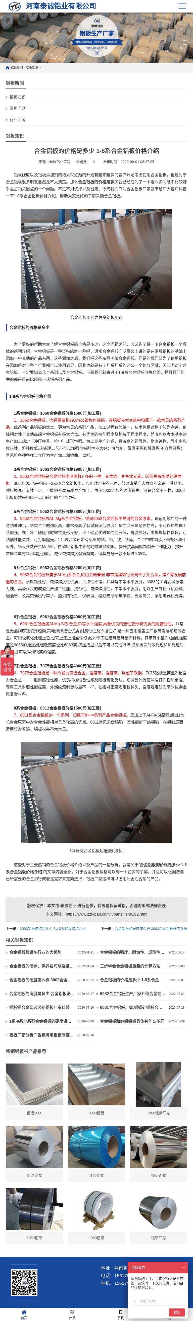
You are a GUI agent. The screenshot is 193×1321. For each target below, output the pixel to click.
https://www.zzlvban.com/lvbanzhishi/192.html (106, 914)
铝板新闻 (17, 67)
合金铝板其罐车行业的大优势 (35, 952)
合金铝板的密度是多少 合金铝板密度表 (42, 994)
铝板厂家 (94, 879)
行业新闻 (18, 120)
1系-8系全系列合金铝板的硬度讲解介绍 (42, 1021)
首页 (24, 1318)
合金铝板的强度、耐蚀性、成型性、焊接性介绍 (133, 952)
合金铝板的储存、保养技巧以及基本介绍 (42, 966)
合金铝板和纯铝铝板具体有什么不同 (132, 1021)
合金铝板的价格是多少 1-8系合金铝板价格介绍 (133, 980)
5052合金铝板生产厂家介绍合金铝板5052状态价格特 (133, 994)
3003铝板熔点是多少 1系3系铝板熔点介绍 (53, 929)
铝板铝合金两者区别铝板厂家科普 (39, 1007)
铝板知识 (32, 67)
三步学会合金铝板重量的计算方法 (130, 966)
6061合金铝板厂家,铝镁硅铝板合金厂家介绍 (133, 1007)
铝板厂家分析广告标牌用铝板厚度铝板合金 (42, 1035)
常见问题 (18, 108)
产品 (72, 1318)
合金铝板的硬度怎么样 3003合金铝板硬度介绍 (151, 929)
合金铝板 (86, 182)
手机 (120, 1318)
